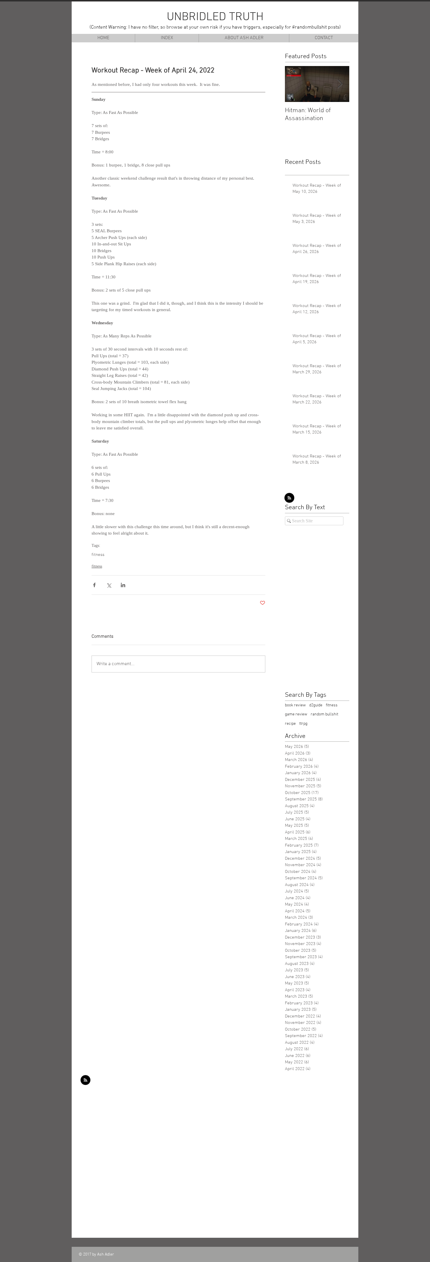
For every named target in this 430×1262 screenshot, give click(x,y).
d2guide (315, 705)
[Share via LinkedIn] (123, 585)
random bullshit (324, 714)
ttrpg (303, 723)
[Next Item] (340, 84)
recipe (290, 723)
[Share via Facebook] (94, 585)
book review (295, 705)
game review (296, 714)
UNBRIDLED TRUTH (215, 17)
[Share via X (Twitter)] (108, 585)
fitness (98, 554)
